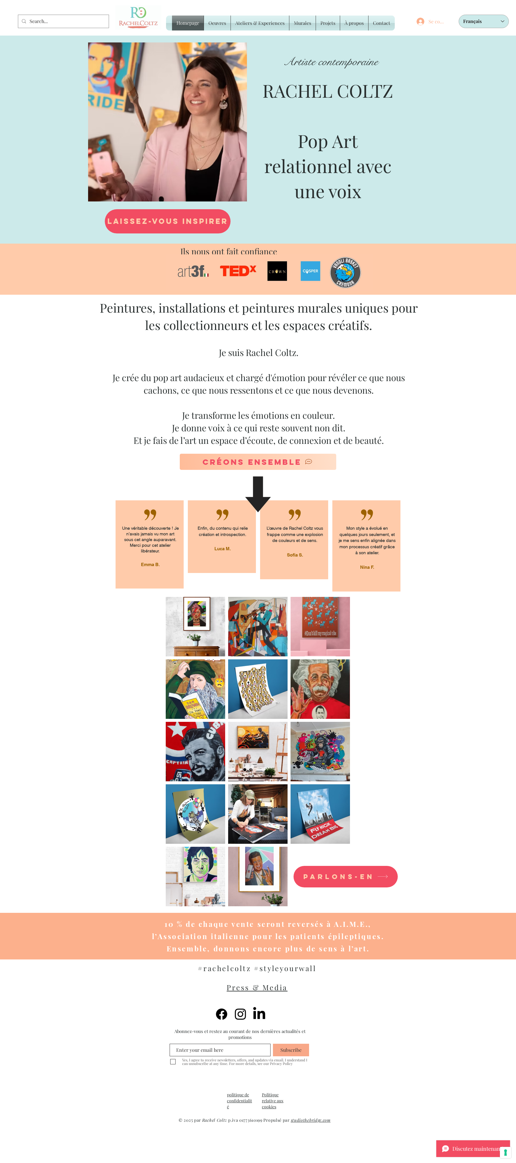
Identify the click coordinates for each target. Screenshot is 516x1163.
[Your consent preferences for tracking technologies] (505, 1152)
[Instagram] (240, 1014)
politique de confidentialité (239, 1100)
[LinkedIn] (259, 1014)
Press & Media (257, 987)
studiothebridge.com (311, 1120)
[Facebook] (221, 1014)
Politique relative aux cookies (272, 1100)
